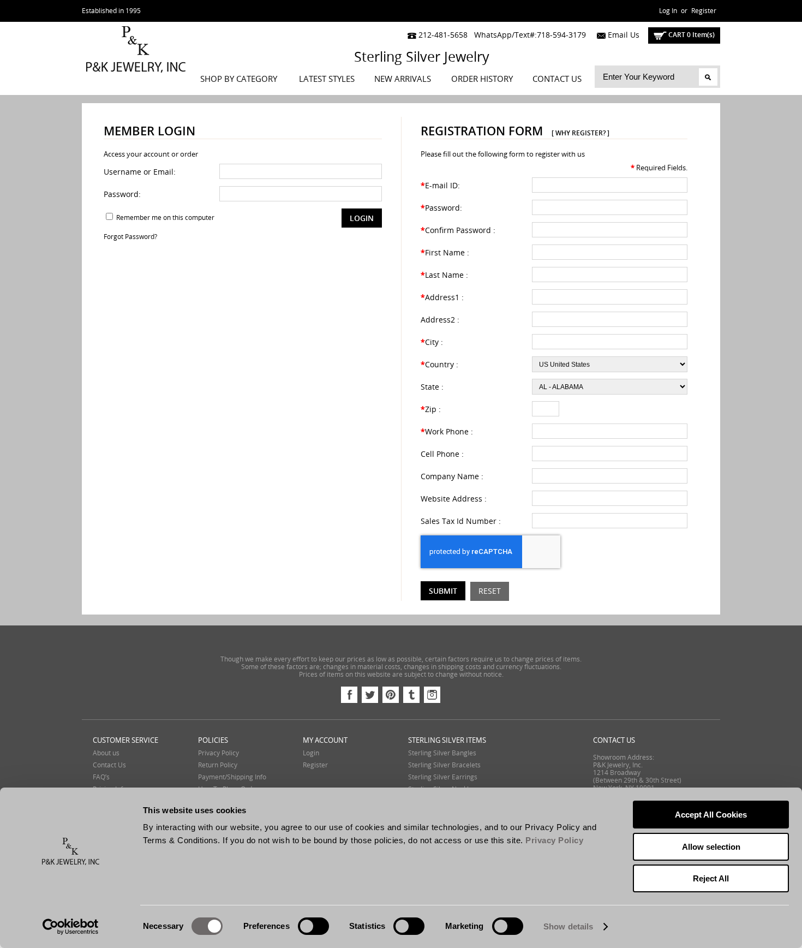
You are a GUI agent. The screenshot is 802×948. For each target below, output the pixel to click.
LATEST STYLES (327, 79)
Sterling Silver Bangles (442, 753)
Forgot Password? (130, 237)
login (362, 218)
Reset (489, 591)
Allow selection (711, 846)
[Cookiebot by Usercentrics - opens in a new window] (70, 927)
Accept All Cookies (711, 814)
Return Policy (217, 765)
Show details (568, 926)
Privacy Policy (218, 753)
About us (106, 753)
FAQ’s (101, 777)
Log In (668, 11)
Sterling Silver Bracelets (444, 765)
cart (691, 34)
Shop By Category (238, 79)
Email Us (622, 35)
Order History (482, 79)
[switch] (313, 926)
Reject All (711, 878)
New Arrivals (402, 79)
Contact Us (557, 79)
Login (311, 753)
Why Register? (580, 133)
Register (703, 11)
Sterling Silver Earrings (442, 777)
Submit (443, 591)
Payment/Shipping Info (232, 777)
